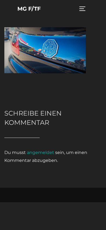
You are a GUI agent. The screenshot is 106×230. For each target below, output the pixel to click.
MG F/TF (29, 8)
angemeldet (40, 152)
